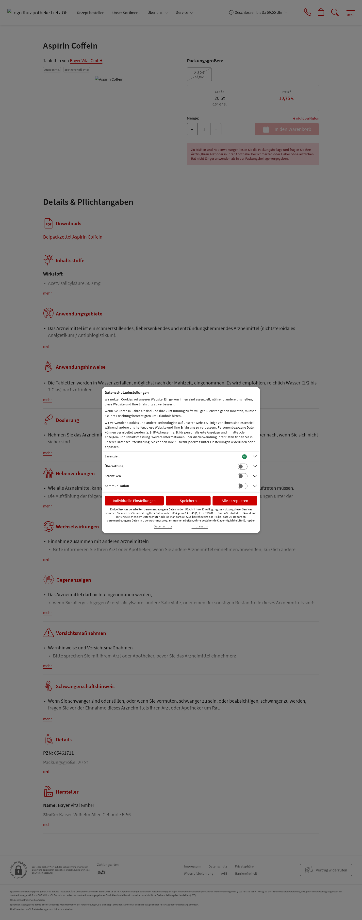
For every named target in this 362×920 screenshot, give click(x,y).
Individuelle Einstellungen (134, 500)
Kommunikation (117, 486)
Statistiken (113, 476)
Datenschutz (163, 526)
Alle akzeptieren (235, 500)
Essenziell (112, 456)
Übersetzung (114, 466)
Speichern (188, 500)
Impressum (200, 526)
